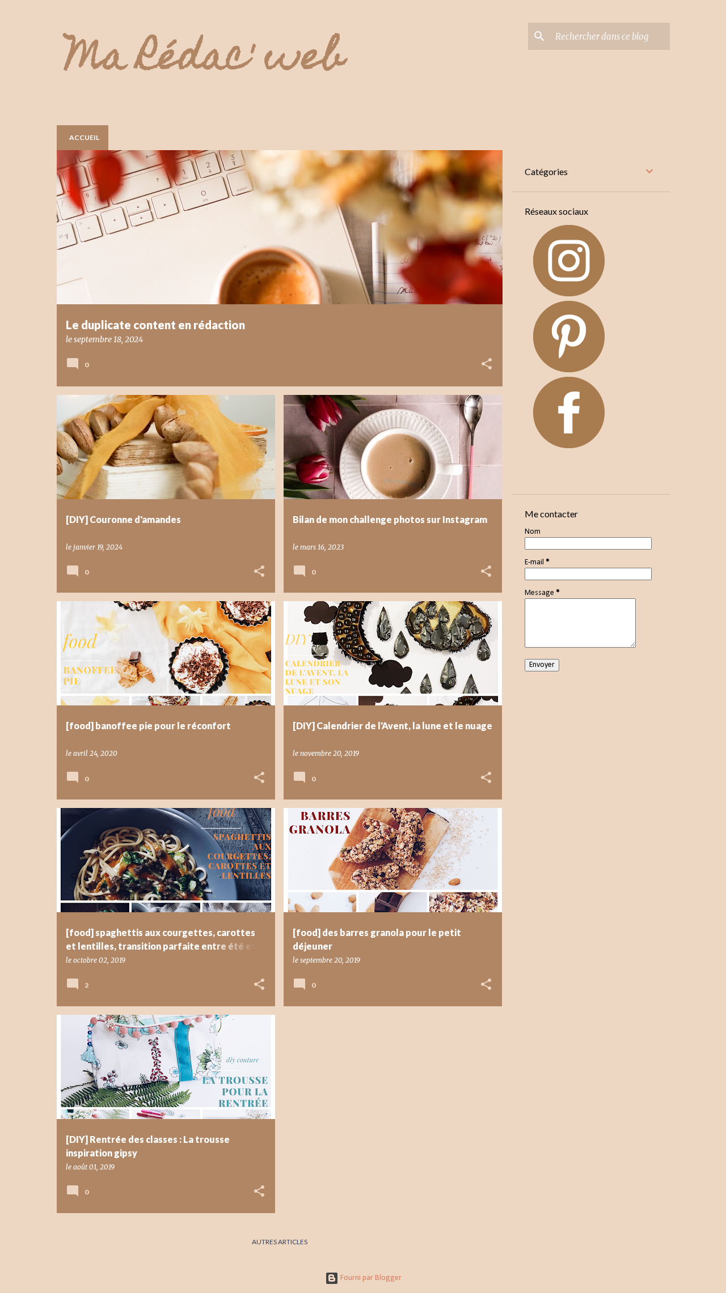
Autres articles (279, 1241)
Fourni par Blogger (370, 1278)
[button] (486, 364)
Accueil (84, 137)
